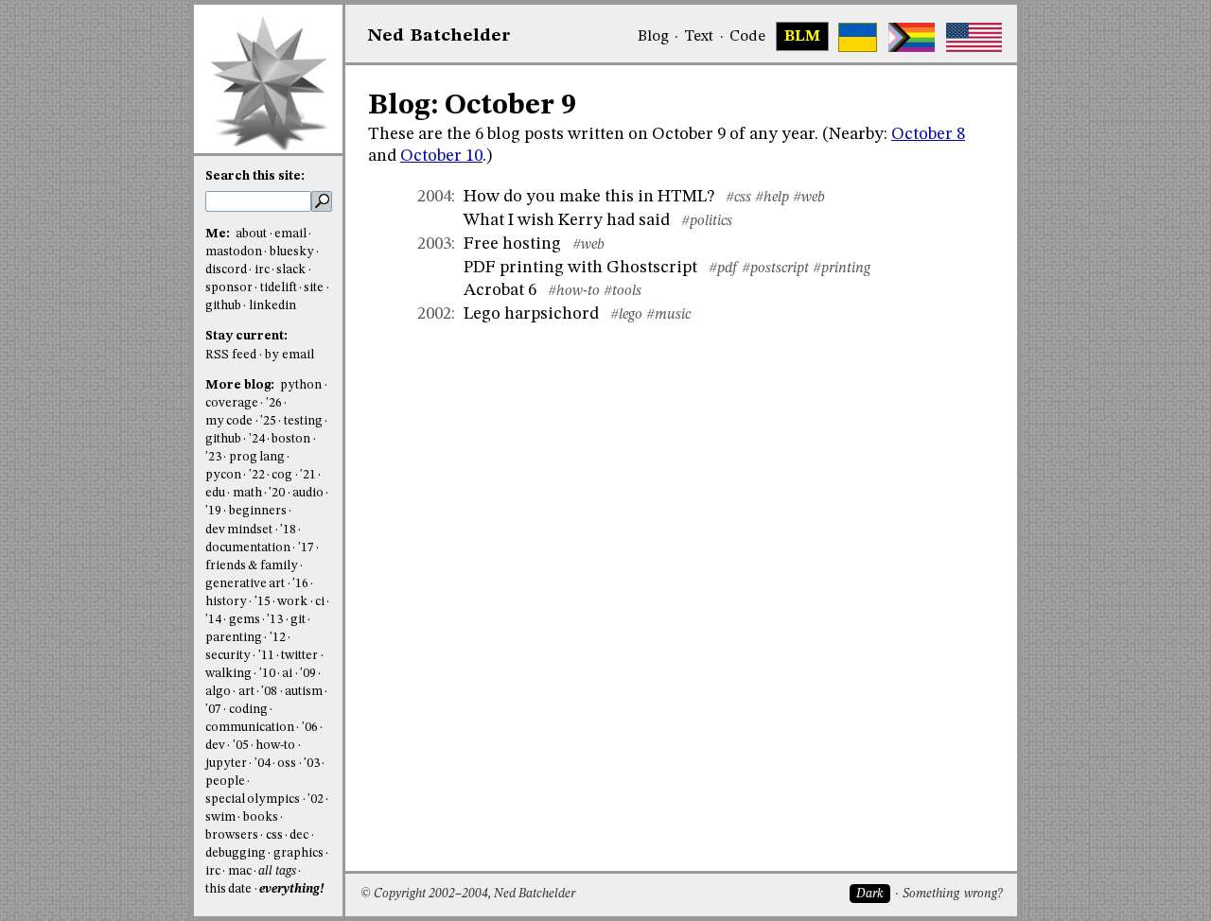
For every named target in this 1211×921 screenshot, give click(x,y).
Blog (653, 36)
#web (809, 197)
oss (286, 763)
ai (287, 674)
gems (244, 620)
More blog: (241, 385)
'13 (275, 620)
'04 (262, 763)
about (251, 234)
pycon (223, 475)
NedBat (439, 35)
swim (220, 817)
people (225, 781)
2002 (434, 313)
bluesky (292, 252)
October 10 (441, 156)
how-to (275, 745)
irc (262, 270)
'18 (288, 530)
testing (303, 421)
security (228, 656)
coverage (231, 403)
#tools (622, 291)
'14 (213, 620)
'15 (262, 602)
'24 (257, 439)
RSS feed (230, 355)
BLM (802, 36)
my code (229, 421)
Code (747, 36)
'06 (310, 727)
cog (282, 475)
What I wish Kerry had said (567, 220)
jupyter (226, 763)
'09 (308, 674)
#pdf (723, 268)
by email (289, 355)
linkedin (272, 306)
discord (226, 270)
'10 (267, 674)
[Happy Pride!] (911, 37)
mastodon (233, 252)
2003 (434, 243)
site (314, 288)
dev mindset (238, 530)
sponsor (229, 288)
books (260, 817)
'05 (241, 745)
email (290, 234)
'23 (213, 457)
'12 (278, 638)
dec (299, 835)
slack (291, 270)
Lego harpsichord (531, 313)
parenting (233, 638)
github (223, 306)
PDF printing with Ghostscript (580, 267)
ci (320, 602)
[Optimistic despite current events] (974, 37)
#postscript (775, 268)
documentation (247, 548)
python (301, 385)
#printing (841, 268)
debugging (235, 853)
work (292, 602)
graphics (298, 853)
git (298, 620)
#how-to (574, 291)
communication (249, 727)
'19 (213, 511)
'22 (257, 475)
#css (738, 197)
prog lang (257, 457)
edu (215, 493)
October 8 (928, 134)
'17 (306, 548)
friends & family (251, 566)
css (274, 835)
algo (218, 692)
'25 (268, 421)
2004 (434, 196)
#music (668, 314)
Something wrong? (952, 894)
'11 (266, 656)
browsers (231, 835)
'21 (308, 475)
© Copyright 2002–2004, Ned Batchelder (467, 894)
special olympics (252, 799)
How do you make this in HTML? (589, 196)
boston (291, 439)
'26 (274, 403)
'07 (213, 710)
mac (240, 871)
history (226, 602)
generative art (245, 584)
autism (304, 692)
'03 (312, 763)
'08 (269, 692)
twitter (299, 656)
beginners (258, 511)
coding (248, 710)
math (247, 493)
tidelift (278, 288)
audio (308, 493)
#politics (706, 221)
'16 (300, 584)
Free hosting (512, 243)
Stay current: (246, 336)
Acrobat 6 (500, 290)
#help (772, 197)
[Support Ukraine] (857, 37)
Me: (219, 234)
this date (228, 889)
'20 (277, 493)
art (246, 692)
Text (698, 36)
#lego (626, 314)
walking (228, 674)
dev (215, 745)
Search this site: (255, 176)
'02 (315, 799)
